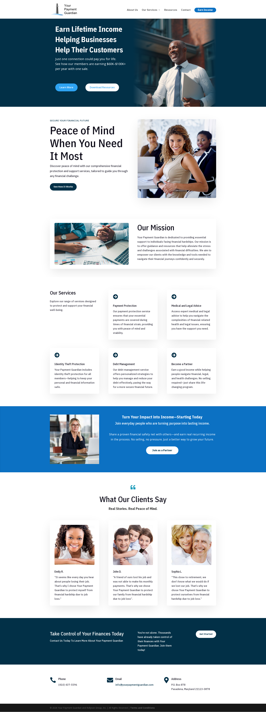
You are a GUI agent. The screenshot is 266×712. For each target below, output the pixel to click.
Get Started (206, 634)
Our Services (149, 10)
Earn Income (205, 9)
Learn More (66, 87)
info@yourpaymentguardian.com (134, 684)
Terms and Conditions (142, 707)
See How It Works (63, 186)
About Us (132, 10)
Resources (170, 10)
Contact (186, 10)
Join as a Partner (162, 450)
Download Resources (102, 87)
